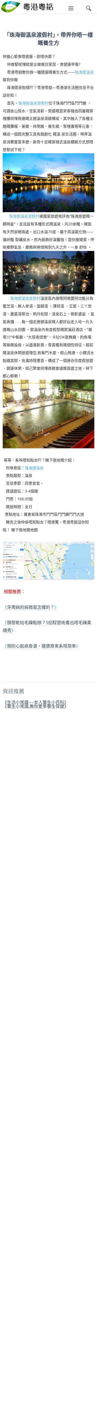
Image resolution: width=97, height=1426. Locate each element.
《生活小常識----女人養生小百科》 (35, 702)
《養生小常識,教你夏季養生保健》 (35, 706)
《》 (31, 607)
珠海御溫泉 (34, 467)
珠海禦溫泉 (84, 72)
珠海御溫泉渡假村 (33, 103)
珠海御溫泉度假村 (24, 298)
